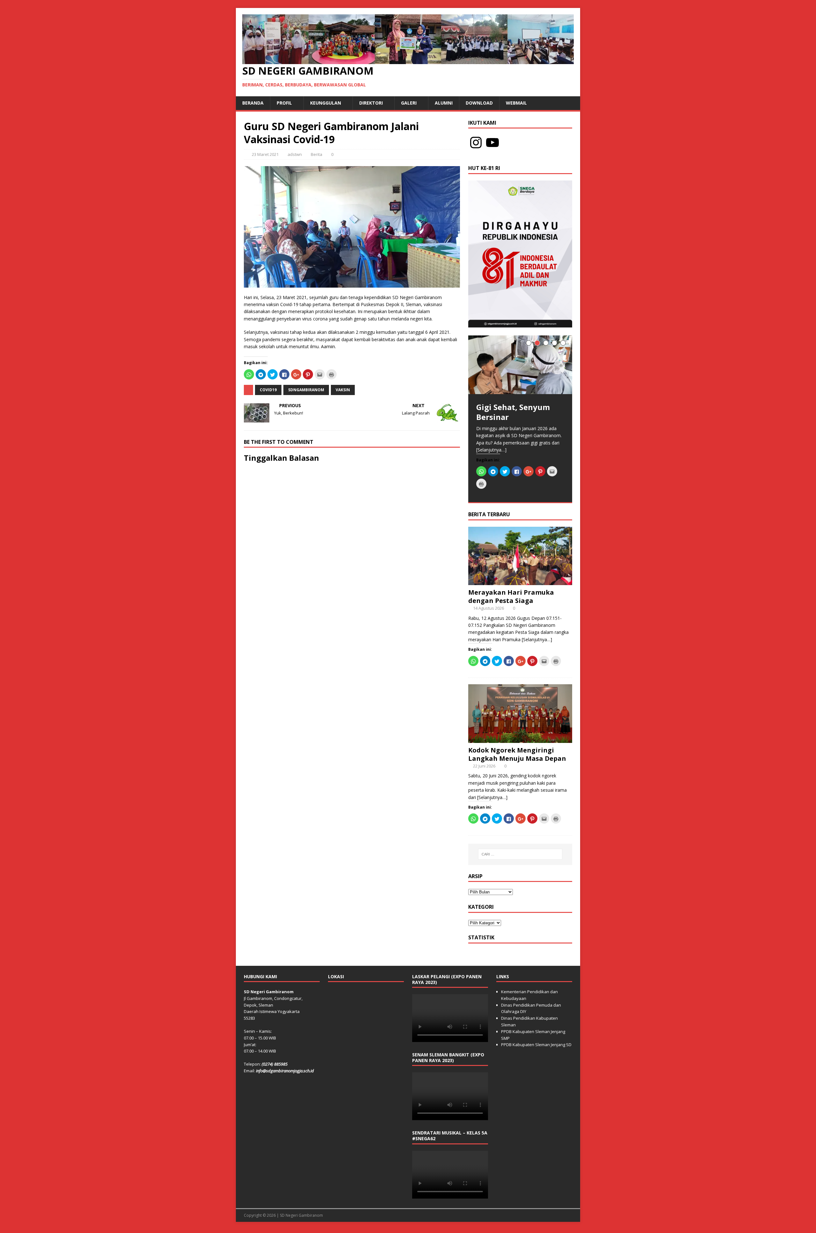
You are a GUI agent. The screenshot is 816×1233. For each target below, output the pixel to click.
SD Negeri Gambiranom (301, 1215)
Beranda (253, 103)
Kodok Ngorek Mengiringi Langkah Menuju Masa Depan (517, 754)
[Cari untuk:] (520, 854)
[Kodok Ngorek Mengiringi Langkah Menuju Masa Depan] (520, 739)
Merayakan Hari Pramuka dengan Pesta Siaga (511, 596)
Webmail (516, 103)
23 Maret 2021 (265, 154)
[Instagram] (476, 142)
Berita (316, 154)
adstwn (295, 154)
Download (479, 103)
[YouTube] (492, 142)
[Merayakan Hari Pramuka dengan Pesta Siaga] (520, 581)
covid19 (268, 390)
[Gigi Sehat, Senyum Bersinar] (520, 364)
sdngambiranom (306, 390)
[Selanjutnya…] (491, 450)
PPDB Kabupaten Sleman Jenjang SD (536, 1044)
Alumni (444, 103)
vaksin (343, 390)
